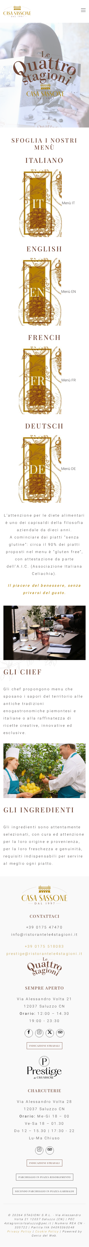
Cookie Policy (47, 1231)
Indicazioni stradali (44, 1045)
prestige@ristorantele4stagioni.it (44, 953)
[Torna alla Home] (17, 11)
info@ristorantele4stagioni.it (44, 934)
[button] (83, 11)
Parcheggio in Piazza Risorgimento (44, 1177)
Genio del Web (43, 1236)
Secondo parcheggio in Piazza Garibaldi (44, 1191)
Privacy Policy (19, 1231)
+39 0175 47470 (44, 927)
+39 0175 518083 (44, 946)
